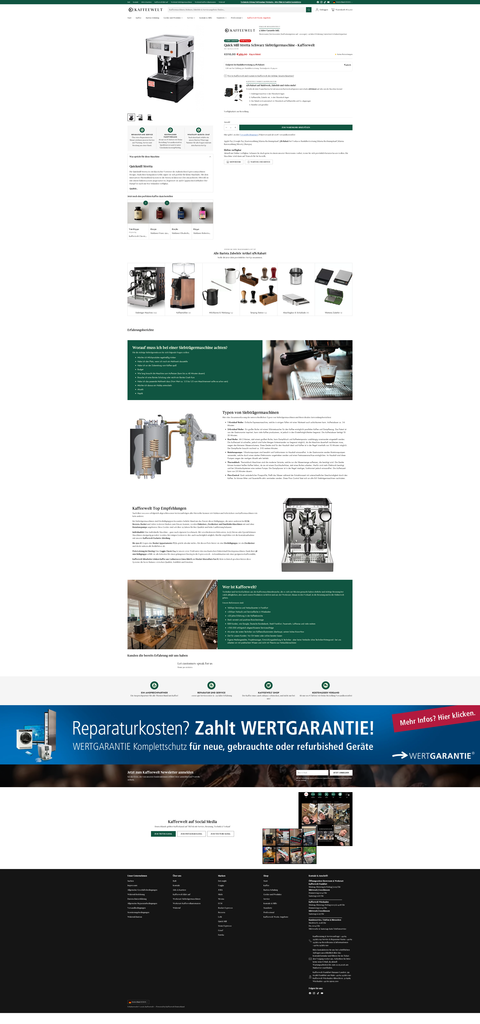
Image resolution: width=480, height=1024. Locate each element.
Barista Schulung (271, 890)
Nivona (221, 899)
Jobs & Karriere (179, 890)
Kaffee (266, 885)
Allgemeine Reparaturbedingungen (142, 903)
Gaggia (221, 885)
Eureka (221, 935)
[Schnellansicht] (145, 208)
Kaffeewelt (149, 1007)
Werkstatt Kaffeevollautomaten (186, 903)
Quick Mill (222, 921)
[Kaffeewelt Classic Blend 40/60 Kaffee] (138, 213)
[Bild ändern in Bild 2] (140, 117)
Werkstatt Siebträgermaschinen (186, 899)
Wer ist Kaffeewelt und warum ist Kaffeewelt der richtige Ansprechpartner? (261, 76)
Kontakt (176, 885)
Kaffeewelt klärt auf (181, 894)
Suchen (131, 881)
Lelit (220, 917)
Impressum (132, 885)
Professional (269, 912)
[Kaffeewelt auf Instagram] (321, 2)
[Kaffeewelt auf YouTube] (328, 2)
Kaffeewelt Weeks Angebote (276, 917)
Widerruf (177, 908)
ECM (220, 903)
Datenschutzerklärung (137, 899)
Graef (220, 930)
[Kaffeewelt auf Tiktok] (325, 2)
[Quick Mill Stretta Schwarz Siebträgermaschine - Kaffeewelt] (170, 68)
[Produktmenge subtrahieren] (226, 127)
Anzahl (227, 122)
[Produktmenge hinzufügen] (235, 127)
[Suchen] (309, 9)
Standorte (268, 908)
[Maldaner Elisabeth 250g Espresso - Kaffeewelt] (181, 213)
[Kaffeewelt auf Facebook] (318, 2)
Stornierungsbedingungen (138, 912)
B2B (174, 881)
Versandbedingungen (249, 135)
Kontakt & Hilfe (270, 903)
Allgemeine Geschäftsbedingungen (142, 890)
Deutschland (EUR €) (343, 2)
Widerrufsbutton (135, 917)
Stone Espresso (225, 926)
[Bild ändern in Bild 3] (149, 117)
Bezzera (221, 912)
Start (266, 881)
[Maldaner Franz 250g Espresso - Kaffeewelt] (159, 213)
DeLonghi (222, 881)
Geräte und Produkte (273, 894)
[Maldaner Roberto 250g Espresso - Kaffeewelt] (202, 213)
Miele (220, 894)
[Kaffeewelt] (146, 9)
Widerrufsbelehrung (136, 894)
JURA (220, 890)
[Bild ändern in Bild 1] (131, 117)
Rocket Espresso (225, 908)
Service (267, 899)
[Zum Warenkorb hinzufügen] (145, 203)
